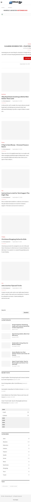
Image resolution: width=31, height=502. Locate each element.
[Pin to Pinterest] (6, 114)
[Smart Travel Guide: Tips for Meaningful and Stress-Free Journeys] (6, 364)
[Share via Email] (8, 114)
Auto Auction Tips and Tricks (12, 285)
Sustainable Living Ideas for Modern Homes (20, 343)
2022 (3, 424)
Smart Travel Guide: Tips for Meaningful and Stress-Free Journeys (20, 363)
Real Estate (16, 465)
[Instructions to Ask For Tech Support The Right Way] (15, 178)
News (16, 461)
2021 (3, 427)
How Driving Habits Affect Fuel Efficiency (20, 334)
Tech (16, 471)
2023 (3, 422)
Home (3, 7)
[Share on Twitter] (29, 66)
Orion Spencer (6, 101)
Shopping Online (13, 486)
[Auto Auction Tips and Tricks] (15, 271)
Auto (16, 438)
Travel (16, 475)
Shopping (16, 468)
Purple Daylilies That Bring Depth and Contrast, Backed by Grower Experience (20, 326)
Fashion (16, 448)
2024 (3, 420)
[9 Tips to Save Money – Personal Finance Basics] (15, 130)
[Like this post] (26, 66)
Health (16, 455)
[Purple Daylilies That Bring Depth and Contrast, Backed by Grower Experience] (6, 327)
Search (4, 310)
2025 (3, 418)
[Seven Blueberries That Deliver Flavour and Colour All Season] (6, 355)
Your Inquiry (15, 499)
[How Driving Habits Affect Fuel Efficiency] (6, 336)
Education (16, 445)
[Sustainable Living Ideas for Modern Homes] (6, 345)
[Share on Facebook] (28, 66)
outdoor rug (5, 486)
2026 (3, 409)
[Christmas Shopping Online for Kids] (15, 224)
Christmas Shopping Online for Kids (14, 239)
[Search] (29, 2)
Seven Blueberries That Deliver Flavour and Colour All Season (20, 354)
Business (16, 442)
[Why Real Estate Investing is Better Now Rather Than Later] (15, 82)
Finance (16, 451)
